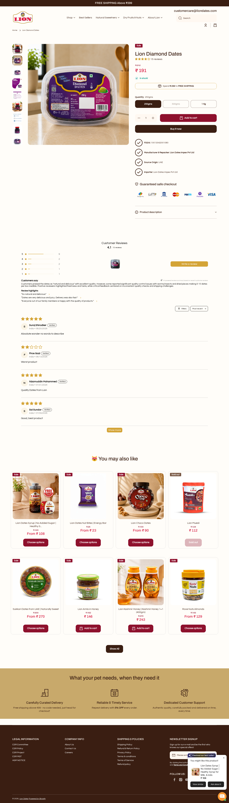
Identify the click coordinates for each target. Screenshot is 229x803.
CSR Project (18, 752)
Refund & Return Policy (128, 748)
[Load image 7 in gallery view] (17, 118)
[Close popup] (224, 758)
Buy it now (175, 129)
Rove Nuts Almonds (193, 609)
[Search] (179, 18)
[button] (215, 25)
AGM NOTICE (18, 760)
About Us (69, 745)
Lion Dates (23, 799)
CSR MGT (17, 756)
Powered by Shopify (37, 799)
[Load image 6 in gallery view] (17, 106)
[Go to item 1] (115, 263)
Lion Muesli (193, 523)
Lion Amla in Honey (88, 609)
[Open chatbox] (222, 796)
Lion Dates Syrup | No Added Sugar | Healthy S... (36, 524)
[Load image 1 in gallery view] (17, 49)
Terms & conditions (126, 756)
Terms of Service (125, 760)
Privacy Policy (124, 752)
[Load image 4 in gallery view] (17, 83)
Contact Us (70, 748)
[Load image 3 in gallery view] (17, 72)
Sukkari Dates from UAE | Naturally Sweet (36, 609)
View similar (198, 784)
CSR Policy (17, 748)
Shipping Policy (124, 745)
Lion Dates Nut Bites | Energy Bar (88, 523)
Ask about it (216, 784)
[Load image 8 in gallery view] (17, 129)
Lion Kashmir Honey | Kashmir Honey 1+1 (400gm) (140, 611)
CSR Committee (20, 745)
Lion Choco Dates (141, 523)
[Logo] (23, 17)
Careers (69, 752)
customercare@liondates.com (195, 10)
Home (14, 30)
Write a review (189, 264)
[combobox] (196, 18)
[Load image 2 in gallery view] (17, 60)
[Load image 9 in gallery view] (17, 141)
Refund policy (124, 764)
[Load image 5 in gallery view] (17, 95)
